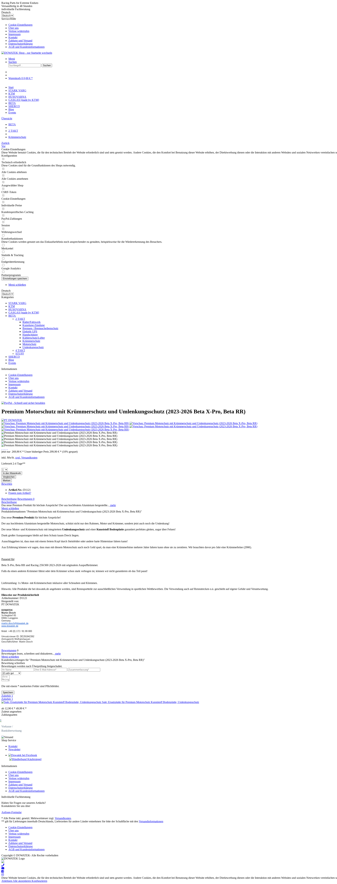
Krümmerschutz (31, 340)
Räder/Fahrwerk (31, 322)
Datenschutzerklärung (20, 43)
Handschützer (30, 334)
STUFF (19, 353)
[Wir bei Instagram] (2, 874)
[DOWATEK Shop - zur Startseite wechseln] (26, 52)
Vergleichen (9, 477)
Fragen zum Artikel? (19, 492)
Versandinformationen (151, 821)
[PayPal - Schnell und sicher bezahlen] (23, 402)
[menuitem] (172, 24)
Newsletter (14, 749)
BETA (12, 315)
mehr (113, 505)
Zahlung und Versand (20, 40)
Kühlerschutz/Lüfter (33, 337)
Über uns (13, 27)
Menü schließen (17, 284)
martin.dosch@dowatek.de (14, 623)
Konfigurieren (39, 880)
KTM (11, 306)
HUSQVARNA (17, 309)
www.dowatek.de (9, 626)
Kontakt (12, 37)
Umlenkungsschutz (33, 347)
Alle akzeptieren (22, 880)
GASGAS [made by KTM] (23, 312)
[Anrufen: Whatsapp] (2, 862)
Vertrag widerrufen (18, 31)
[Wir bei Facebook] (2, 871)
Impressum (14, 34)
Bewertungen (25, 498)
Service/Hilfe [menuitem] (23, 32)
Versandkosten (63, 818)
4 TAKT (20, 350)
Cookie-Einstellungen (20, 24)
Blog (11, 359)
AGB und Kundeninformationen (26, 46)
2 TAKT (20, 318)
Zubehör (7, 695)
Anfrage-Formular (11, 812)
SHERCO (14, 356)
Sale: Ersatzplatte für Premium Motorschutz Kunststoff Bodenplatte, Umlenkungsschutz (150, 702)
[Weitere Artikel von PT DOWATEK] (11, 420)
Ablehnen (7, 880)
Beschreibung (9, 498)
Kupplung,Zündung (33, 325)
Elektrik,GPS (29, 331)
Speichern (8, 692)
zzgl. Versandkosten (26, 457)
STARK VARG (17, 303)
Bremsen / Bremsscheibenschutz (40, 328)
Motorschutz (29, 344)
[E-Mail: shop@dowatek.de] (2, 868)
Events (12, 363)
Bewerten (6, 483)
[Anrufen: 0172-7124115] (2, 865)
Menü (11, 58)
